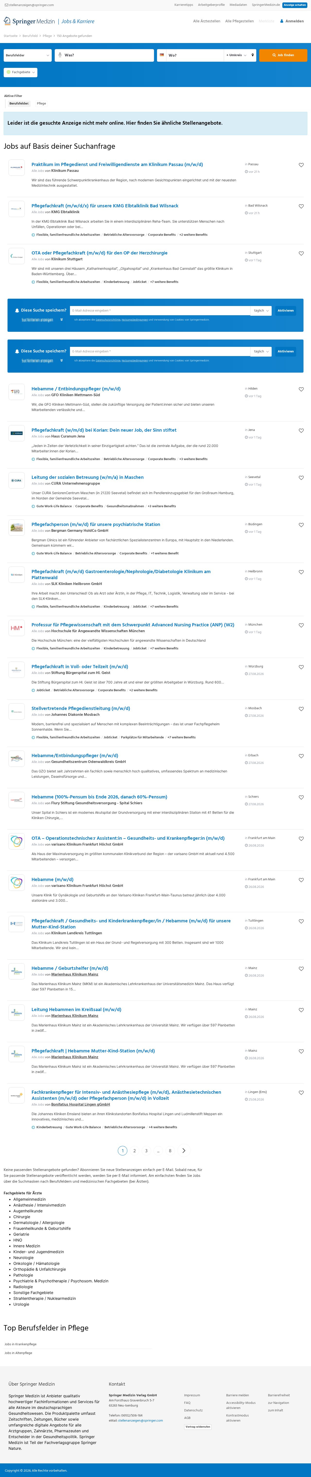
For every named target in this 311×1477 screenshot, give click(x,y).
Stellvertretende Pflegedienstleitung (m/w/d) (81, 709)
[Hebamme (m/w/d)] (17, 883)
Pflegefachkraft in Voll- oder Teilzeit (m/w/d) (80, 667)
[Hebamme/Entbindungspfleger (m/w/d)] (17, 759)
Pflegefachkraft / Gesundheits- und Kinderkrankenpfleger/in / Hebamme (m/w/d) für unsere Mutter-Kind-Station (131, 925)
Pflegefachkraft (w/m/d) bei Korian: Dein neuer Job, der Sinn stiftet (104, 431)
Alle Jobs (38, 171)
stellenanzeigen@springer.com (31, 5)
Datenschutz (193, 1411)
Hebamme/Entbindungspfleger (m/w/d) (75, 756)
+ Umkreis (234, 55)
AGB (187, 1418)
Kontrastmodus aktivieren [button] (237, 1418)
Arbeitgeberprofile (211, 5)
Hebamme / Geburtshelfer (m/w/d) (70, 969)
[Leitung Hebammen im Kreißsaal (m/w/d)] (17, 1013)
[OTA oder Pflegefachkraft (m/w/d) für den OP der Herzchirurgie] (17, 256)
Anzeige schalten (295, 5)
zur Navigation (278, 1403)
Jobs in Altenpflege (18, 1353)
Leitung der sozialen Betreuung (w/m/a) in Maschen (88, 478)
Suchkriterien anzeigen (37, 320)
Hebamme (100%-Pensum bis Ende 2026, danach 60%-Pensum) (99, 798)
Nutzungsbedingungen (135, 320)
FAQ (187, 1403)
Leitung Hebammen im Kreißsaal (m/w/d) (76, 1010)
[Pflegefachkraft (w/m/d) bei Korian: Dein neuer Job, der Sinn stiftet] (17, 434)
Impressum (192, 1395)
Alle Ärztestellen (206, 21)
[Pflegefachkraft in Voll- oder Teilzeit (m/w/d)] (17, 670)
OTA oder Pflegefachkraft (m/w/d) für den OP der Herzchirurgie (100, 253)
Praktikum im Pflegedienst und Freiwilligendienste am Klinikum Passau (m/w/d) (117, 165)
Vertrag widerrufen (198, 1427)
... (158, 1151)
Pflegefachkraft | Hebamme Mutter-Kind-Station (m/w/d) (93, 1052)
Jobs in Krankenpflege (20, 1344)
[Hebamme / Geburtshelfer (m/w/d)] (17, 972)
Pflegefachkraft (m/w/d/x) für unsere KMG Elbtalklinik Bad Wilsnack (105, 206)
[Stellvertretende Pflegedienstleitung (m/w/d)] (17, 712)
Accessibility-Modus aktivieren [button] (241, 1405)
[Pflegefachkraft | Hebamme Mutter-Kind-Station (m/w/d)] (17, 1054)
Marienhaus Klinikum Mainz (74, 975)
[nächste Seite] (184, 1150)
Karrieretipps (183, 5)
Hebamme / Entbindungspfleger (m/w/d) (76, 389)
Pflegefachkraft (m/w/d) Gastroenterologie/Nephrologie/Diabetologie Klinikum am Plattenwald (121, 575)
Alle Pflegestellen (239, 21)
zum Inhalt (275, 1411)
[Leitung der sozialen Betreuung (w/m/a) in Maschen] (17, 481)
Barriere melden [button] (237, 1395)
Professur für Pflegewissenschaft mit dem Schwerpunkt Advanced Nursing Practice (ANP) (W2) (133, 625)
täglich (258, 311)
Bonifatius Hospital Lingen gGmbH (80, 1105)
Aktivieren (286, 311)
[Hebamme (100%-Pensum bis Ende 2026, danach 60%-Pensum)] (17, 800)
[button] (252, 55)
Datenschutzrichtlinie (108, 320)
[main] (155, 698)
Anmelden (294, 21)
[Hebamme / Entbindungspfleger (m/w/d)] (17, 392)
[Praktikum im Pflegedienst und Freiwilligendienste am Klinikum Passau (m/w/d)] (17, 167)
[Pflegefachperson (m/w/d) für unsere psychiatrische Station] (17, 528)
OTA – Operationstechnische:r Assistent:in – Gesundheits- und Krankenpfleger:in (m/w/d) (128, 839)
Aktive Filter (13, 96)
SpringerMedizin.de (266, 5)
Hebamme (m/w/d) (53, 880)
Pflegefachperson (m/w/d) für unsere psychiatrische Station (96, 525)
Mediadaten (238, 5)
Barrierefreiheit (279, 1395)
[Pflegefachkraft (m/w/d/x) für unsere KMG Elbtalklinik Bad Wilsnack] (17, 209)
